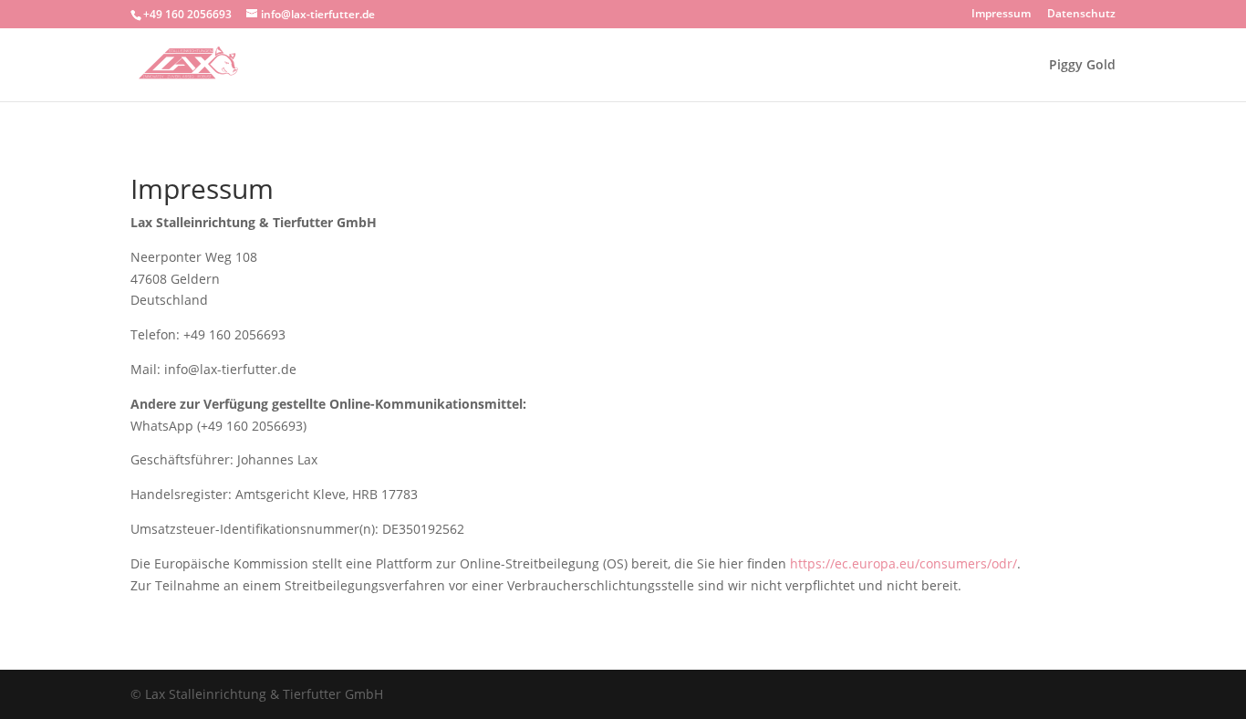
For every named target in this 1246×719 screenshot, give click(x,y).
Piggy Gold (1082, 65)
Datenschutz (1081, 14)
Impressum (1001, 14)
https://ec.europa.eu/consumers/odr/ (903, 563)
